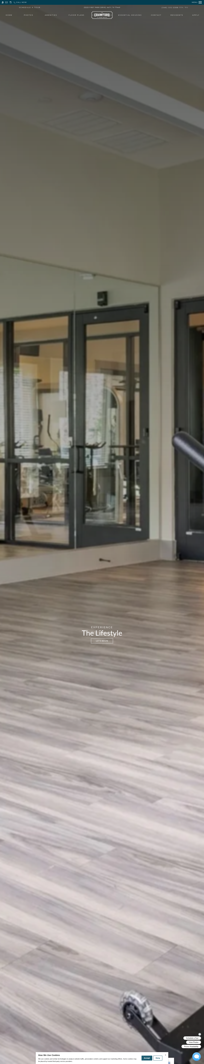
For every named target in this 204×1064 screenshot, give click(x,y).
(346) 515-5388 (175, 7)
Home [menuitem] (9, 15)
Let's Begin (102, 641)
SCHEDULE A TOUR (29, 7)
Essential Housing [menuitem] (130, 15)
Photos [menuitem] (28, 15)
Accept (147, 1058)
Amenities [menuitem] (51, 15)
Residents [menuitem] (177, 15)
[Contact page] (6, 2)
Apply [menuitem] (195, 15)
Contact (156, 15)
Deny (158, 1058)
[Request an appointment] (10, 2)
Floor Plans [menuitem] (77, 15)
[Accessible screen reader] (2, 2)
